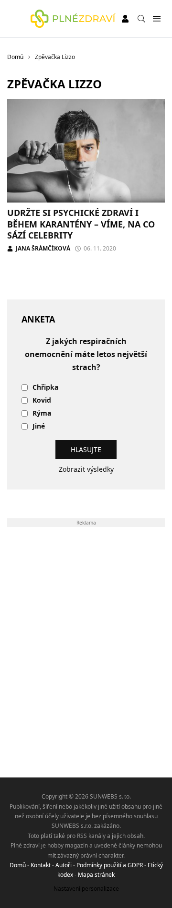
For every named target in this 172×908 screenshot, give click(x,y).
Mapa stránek (96, 875)
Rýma (41, 413)
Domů (18, 865)
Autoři (63, 865)
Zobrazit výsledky (86, 469)
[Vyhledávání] (141, 18)
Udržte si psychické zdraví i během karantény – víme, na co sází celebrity (81, 224)
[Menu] (156, 19)
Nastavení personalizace (86, 888)
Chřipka (45, 387)
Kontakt (41, 865)
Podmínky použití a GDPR (109, 865)
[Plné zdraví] (73, 19)
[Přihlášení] (125, 19)
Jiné (38, 426)
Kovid (41, 400)
